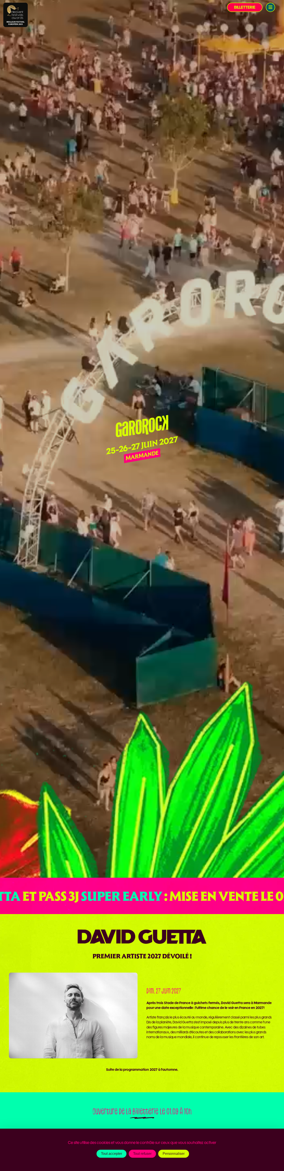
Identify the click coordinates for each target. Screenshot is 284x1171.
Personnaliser (174, 1153)
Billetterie (244, 7)
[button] (270, 7)
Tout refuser (142, 1153)
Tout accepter (111, 1153)
